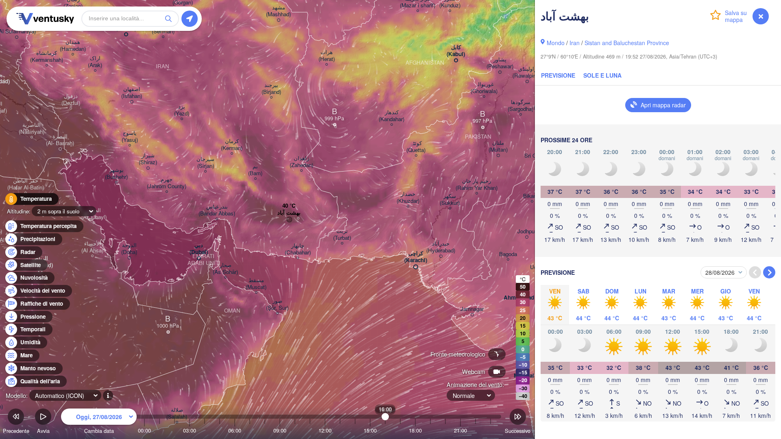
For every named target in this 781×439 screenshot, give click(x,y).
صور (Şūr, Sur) (277, 304)
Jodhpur (526, 231)
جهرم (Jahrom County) (166, 183)
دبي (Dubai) (199, 249)
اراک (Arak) (95, 62)
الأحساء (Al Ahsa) (92, 247)
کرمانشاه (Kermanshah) (46, 56)
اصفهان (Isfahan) (131, 93)
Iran (574, 43)
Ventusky (44, 19)
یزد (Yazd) (181, 110)
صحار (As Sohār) (225, 269)
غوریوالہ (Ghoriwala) (484, 88)
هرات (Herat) (327, 56)
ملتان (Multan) (498, 146)
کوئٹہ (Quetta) (415, 147)
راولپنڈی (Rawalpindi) (527, 72)
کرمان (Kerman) (231, 145)
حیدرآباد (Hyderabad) (440, 247)
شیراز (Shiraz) (148, 159)
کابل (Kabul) (456, 51)
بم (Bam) (255, 170)
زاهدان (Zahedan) (301, 162)
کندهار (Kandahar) (391, 116)
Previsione (558, 75)
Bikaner (532, 196)
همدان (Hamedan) (73, 45)
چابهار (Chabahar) (298, 249)
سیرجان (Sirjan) (205, 163)
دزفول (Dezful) (70, 99)
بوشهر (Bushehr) (116, 173)
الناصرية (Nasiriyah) (31, 128)
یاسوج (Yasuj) (130, 136)
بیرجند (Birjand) (271, 89)
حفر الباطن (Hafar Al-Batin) (25, 184)
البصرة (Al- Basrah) (60, 140)
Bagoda (508, 254)
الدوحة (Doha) (129, 249)
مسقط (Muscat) (256, 284)
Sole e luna (602, 75)
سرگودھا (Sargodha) (520, 106)
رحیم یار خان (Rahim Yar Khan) (476, 184)
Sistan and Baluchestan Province (627, 43)
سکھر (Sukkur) (450, 199)
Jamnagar (472, 309)
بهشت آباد (289, 212)
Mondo (556, 43)
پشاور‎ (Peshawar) (499, 63)
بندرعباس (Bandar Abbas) (217, 210)
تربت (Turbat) (342, 234)
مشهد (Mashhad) (278, 11)
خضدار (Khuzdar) (408, 197)
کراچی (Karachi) (415, 257)
